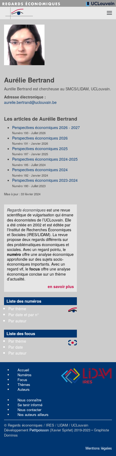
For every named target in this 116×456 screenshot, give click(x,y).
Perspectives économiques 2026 (40, 138)
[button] (109, 13)
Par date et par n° (23, 314)
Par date (15, 347)
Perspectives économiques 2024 (40, 169)
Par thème (17, 308)
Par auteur (17, 320)
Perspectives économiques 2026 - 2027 (46, 127)
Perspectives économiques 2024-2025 (45, 159)
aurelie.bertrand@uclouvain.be (30, 102)
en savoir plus (61, 286)
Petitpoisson (39, 429)
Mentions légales (99, 448)
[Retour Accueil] (29, 13)
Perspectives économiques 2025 (40, 148)
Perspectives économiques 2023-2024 (45, 180)
